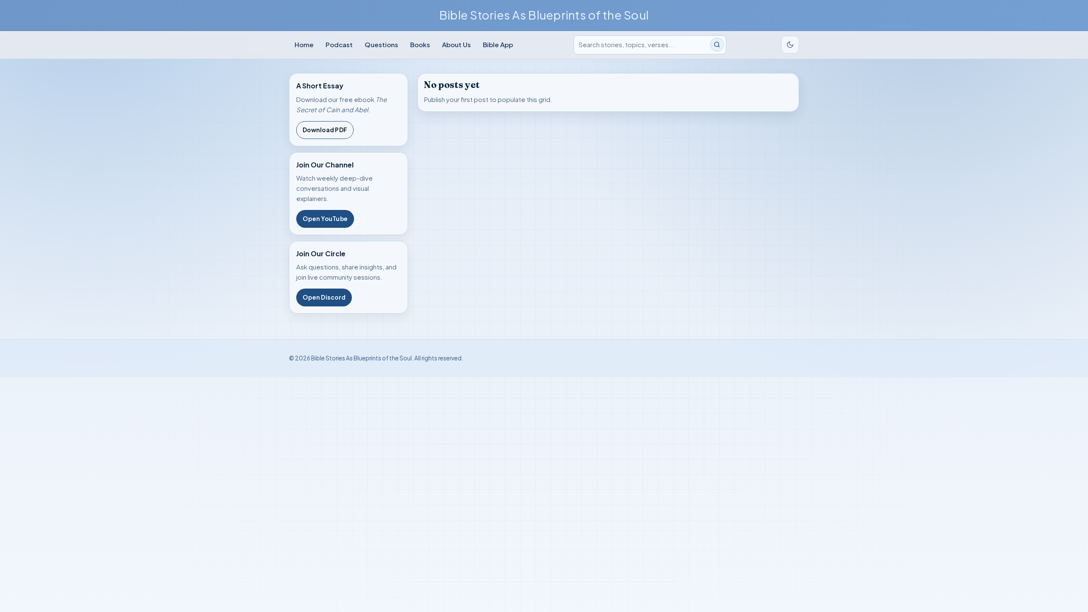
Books (420, 44)
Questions (381, 44)
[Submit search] (717, 44)
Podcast (339, 44)
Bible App (498, 44)
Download (325, 129)
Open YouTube (325, 218)
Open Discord (324, 297)
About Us (456, 44)
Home (304, 44)
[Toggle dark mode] (790, 45)
